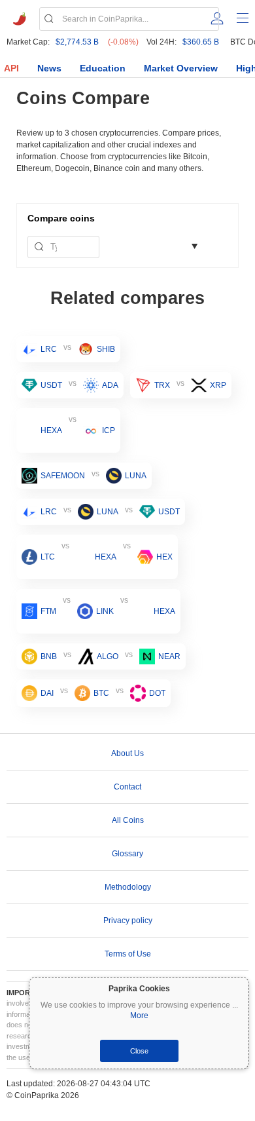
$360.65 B (200, 42)
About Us (127, 753)
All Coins (128, 820)
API (11, 68)
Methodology (128, 887)
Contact (127, 786)
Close (139, 1051)
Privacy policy (127, 920)
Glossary (127, 853)
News (49, 68)
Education (103, 68)
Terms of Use (128, 954)
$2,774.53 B (77, 42)
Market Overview (181, 68)
